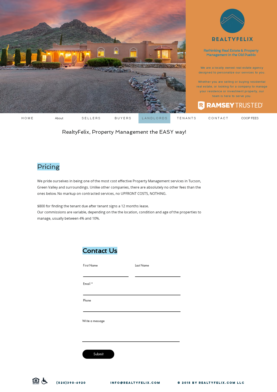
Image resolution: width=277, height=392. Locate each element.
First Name (90, 265)
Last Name (142, 265)
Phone (87, 300)
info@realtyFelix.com (135, 383)
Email (86, 283)
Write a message (93, 320)
